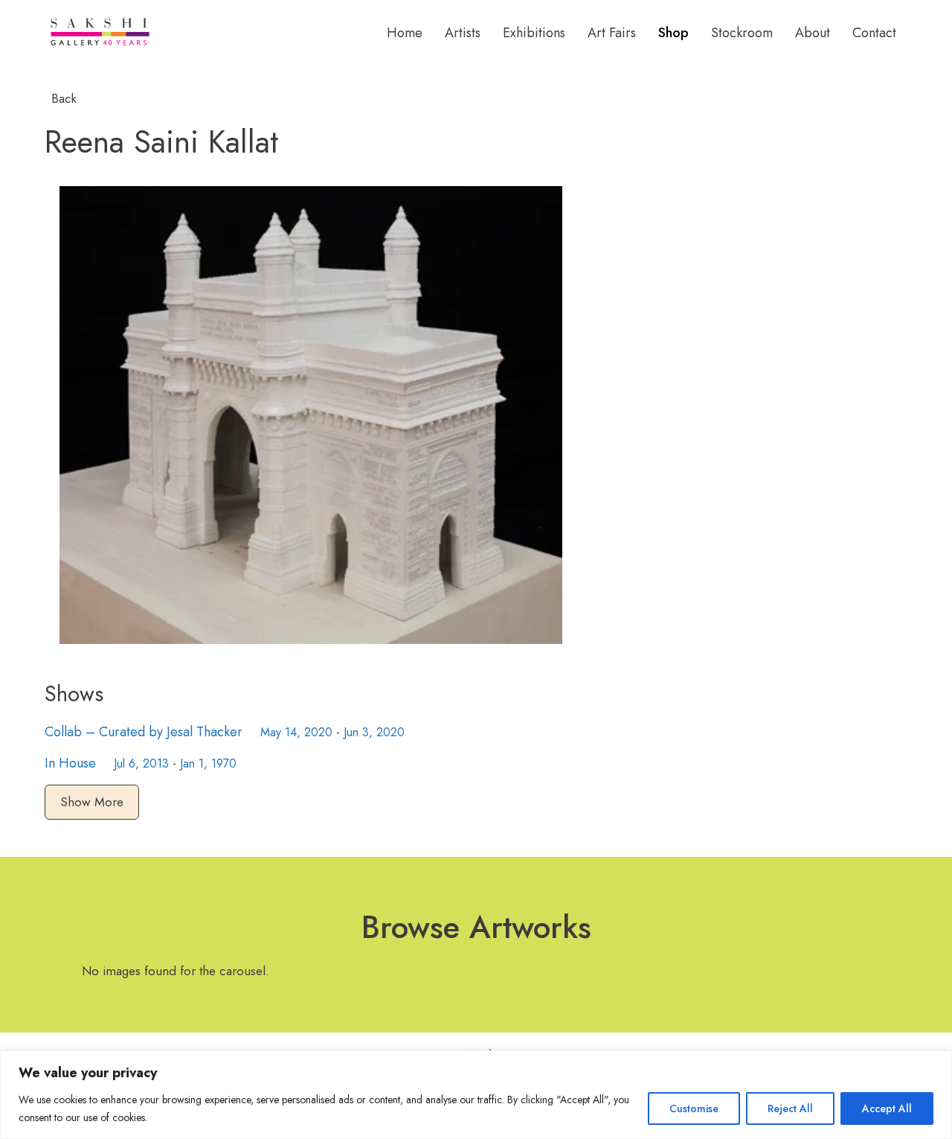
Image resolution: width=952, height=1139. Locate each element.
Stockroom (742, 32)
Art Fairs (612, 32)
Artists (462, 32)
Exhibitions (534, 32)
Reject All (790, 1108)
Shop (673, 32)
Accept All (887, 1108)
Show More (91, 802)
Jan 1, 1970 (208, 763)
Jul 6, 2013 (141, 763)
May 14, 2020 (296, 732)
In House (70, 763)
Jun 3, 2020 (374, 732)
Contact (874, 32)
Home (404, 32)
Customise (693, 1108)
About (812, 32)
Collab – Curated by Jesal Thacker (143, 731)
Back (62, 98)
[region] (476, 1094)
